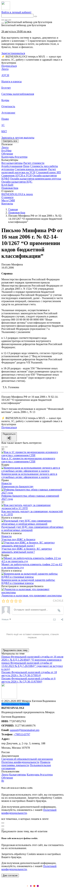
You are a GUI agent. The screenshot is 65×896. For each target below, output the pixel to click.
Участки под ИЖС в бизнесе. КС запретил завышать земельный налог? (26, 550)
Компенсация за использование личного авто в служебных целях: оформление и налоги (29, 475)
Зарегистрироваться (13, 53)
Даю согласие (10, 875)
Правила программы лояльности (25, 764)
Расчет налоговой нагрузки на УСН (28, 171)
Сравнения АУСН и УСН (16, 175)
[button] (32, 160)
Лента (4, 69)
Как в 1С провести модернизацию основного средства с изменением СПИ (28, 460)
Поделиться (9, 434)
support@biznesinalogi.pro (24, 730)
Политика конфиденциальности (20, 762)
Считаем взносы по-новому (31, 169)
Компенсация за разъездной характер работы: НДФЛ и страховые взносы (28, 581)
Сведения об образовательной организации (27, 758)
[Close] (6, 19)
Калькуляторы (17, 774)
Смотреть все (10, 141)
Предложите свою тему (15, 650)
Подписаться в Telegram (15, 704)
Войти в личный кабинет (16, 12)
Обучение (7, 777)
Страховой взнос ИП (48, 172)
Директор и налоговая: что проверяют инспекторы (31, 595)
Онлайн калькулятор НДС (16, 181)
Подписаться (9, 65)
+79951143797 (22, 734)
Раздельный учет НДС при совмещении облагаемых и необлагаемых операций (32, 528)
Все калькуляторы (12, 163)
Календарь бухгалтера (40, 774)
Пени (26, 166)
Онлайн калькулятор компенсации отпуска (35, 178)
